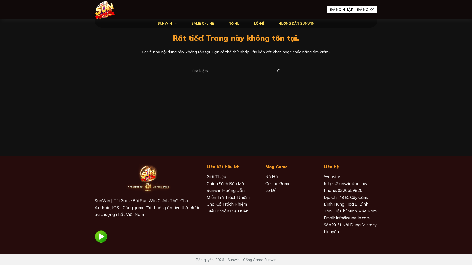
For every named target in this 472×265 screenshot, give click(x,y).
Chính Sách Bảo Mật (226, 183)
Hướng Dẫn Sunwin (296, 23)
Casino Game (277, 183)
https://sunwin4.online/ (345, 183)
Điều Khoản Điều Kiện (227, 210)
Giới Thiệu (216, 176)
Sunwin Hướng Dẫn (226, 190)
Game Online (202, 23)
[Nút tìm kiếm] (279, 71)
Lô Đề (259, 23)
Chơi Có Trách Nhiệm (227, 204)
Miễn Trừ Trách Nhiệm (228, 197)
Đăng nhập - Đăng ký (352, 9)
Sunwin (165, 23)
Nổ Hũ (234, 23)
